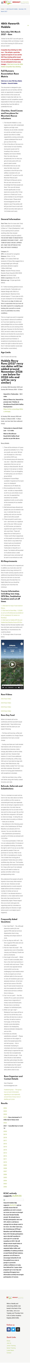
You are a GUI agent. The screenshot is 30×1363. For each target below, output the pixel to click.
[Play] (3, 687)
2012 (5, 1156)
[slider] (11, 687)
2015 (5, 1147)
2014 (5, 1150)
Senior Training (11, 1348)
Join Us (9, 1343)
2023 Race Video (6, 703)
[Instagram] (18, 1329)
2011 (5, 1159)
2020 (5, 1131)
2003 (5, 1183)
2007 (5, 1171)
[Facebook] (9, 1329)
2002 (5, 1187)
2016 (5, 1143)
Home (2, 9)
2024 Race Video (6, 707)
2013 (5, 1153)
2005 (5, 1177)
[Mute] (19, 687)
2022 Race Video (6, 699)
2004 (5, 1180)
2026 (5, 1108)
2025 (5, 1111)
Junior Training (11, 1345)
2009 (5, 1165)
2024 (5, 1114)
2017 (5, 1140)
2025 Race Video (6, 711)
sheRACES (17, 1196)
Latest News (10, 1350)
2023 (5, 1117)
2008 (5, 1168)
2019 (5, 1134)
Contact (9, 1353)
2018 (5, 1137)
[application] (12, 664)
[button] (12, 664)
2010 (5, 1162)
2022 (5, 1123)
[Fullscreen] (21, 687)
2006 (5, 1174)
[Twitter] (13, 1329)
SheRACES (13, 1205)
